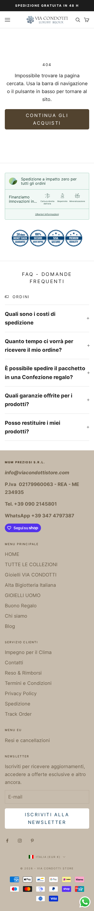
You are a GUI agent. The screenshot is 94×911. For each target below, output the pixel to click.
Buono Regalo (21, 606)
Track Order (18, 714)
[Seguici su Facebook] (7, 840)
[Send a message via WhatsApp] (85, 902)
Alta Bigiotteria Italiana (30, 585)
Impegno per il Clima (28, 652)
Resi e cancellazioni (27, 740)
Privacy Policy (21, 693)
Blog (10, 626)
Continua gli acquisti (47, 119)
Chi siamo (16, 616)
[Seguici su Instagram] (19, 840)
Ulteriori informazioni (47, 214)
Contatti (14, 662)
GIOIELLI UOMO (22, 595)
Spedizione (17, 704)
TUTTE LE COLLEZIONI (31, 564)
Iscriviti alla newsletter (47, 818)
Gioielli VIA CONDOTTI (30, 575)
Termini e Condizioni (28, 683)
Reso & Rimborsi (23, 673)
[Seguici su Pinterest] (32, 840)
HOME (12, 554)
